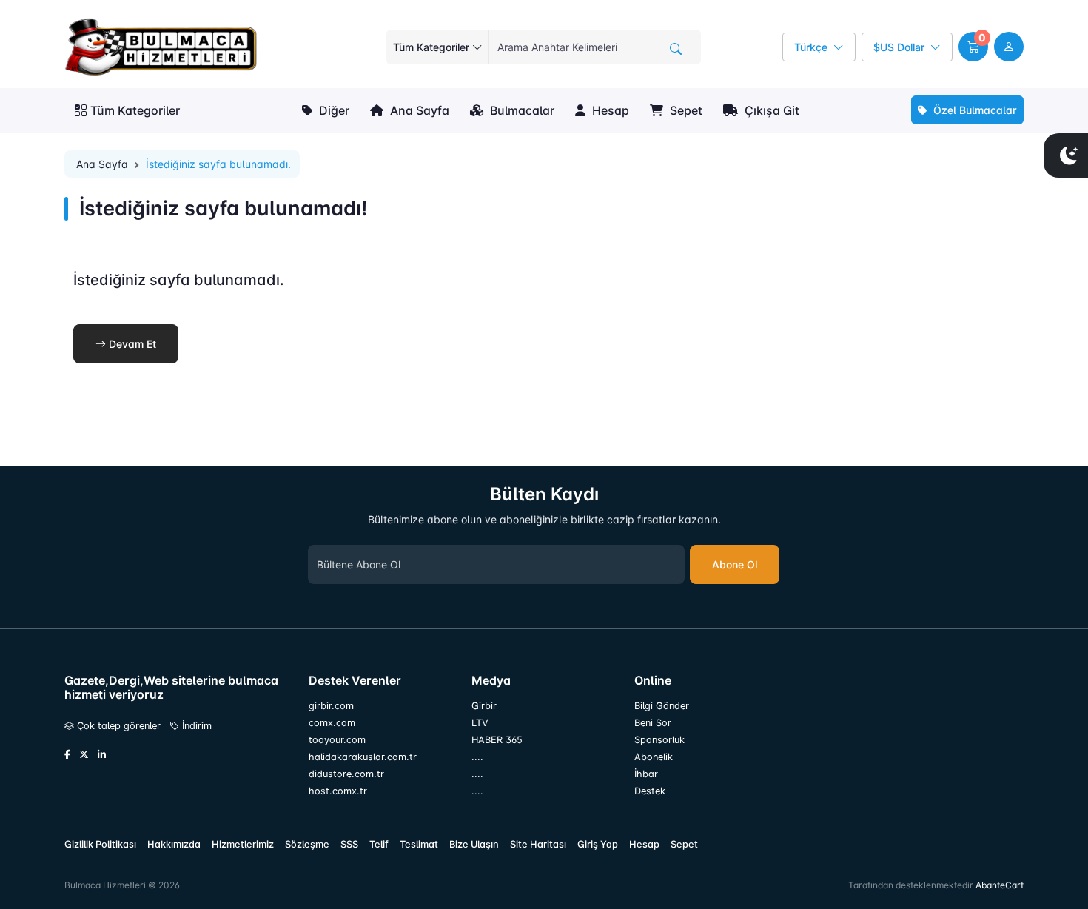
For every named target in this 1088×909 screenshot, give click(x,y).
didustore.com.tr (346, 773)
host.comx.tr (338, 790)
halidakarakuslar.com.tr (363, 756)
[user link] (1009, 46)
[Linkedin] (102, 755)
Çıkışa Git (770, 110)
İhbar (646, 773)
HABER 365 (497, 739)
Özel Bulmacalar (973, 110)
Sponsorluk (659, 739)
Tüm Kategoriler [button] (135, 110)
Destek (649, 790)
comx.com (332, 722)
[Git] (675, 49)
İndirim (195, 725)
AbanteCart (999, 884)
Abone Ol (734, 564)
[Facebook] (67, 755)
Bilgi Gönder (661, 705)
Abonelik (653, 756)
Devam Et (131, 344)
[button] (973, 46)
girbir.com (331, 705)
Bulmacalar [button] (520, 110)
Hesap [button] (609, 110)
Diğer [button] (332, 110)
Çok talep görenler (117, 725)
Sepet (684, 110)
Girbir (484, 705)
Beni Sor (652, 722)
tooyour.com (337, 739)
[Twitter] (84, 755)
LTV (479, 722)
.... (477, 756)
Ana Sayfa (418, 110)
